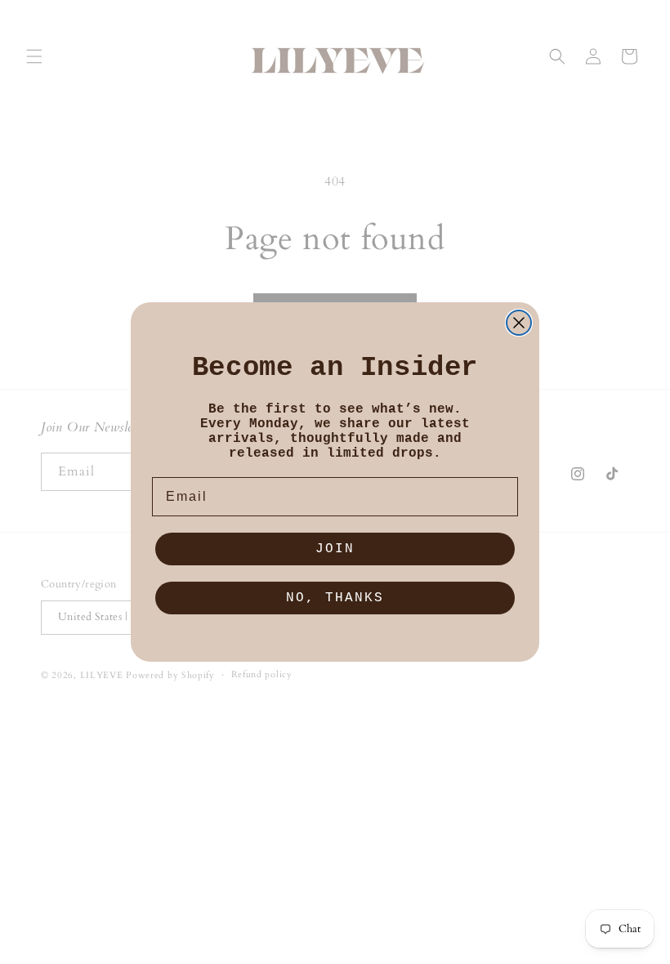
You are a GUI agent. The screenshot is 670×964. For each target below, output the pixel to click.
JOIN (335, 549)
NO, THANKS (335, 598)
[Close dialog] (519, 322)
